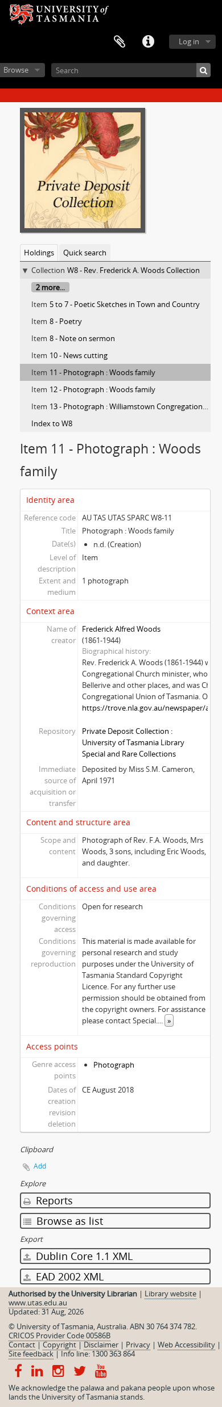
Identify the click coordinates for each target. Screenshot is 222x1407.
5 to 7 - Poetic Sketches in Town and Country (125, 304)
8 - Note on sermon (82, 338)
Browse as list (68, 1221)
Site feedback (31, 1354)
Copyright (59, 1344)
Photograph (113, 1065)
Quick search (84, 252)
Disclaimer (101, 1344)
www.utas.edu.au (38, 1302)
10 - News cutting (79, 355)
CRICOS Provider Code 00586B (59, 1335)
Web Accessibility (186, 1344)
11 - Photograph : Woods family (102, 372)
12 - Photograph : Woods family (102, 389)
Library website (170, 1293)
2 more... (50, 287)
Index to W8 (51, 423)
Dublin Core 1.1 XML (83, 1256)
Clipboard (119, 42)
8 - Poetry (66, 321)
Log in (189, 41)
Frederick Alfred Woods (121, 629)
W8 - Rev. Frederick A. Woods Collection (133, 270)
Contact (22, 1344)
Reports (53, 1200)
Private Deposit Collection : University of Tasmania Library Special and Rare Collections (133, 742)
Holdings (39, 252)
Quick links (148, 42)
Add (40, 1166)
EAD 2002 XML (68, 1276)
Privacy (138, 1344)
